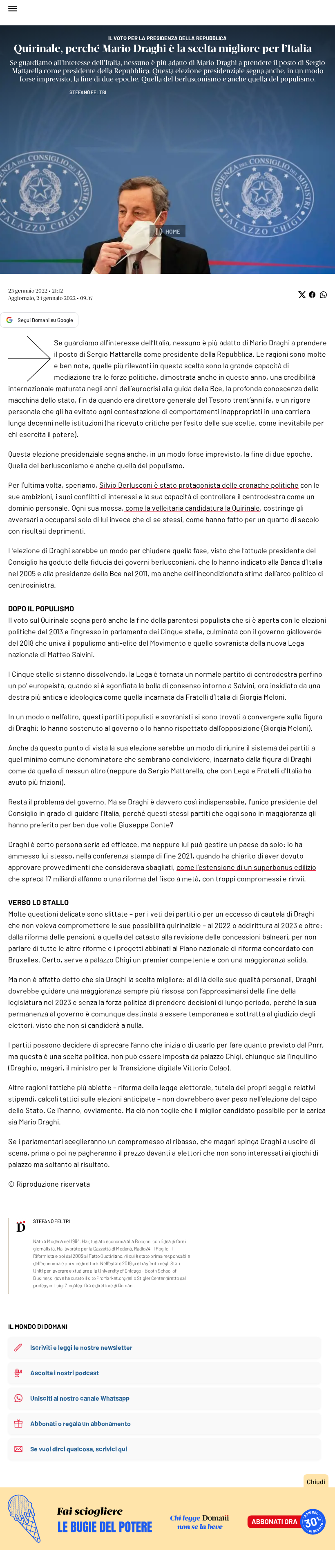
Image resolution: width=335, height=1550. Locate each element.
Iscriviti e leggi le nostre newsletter (81, 1347)
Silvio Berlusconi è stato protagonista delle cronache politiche (199, 484)
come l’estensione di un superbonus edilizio (246, 867)
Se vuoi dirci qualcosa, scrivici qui (78, 1449)
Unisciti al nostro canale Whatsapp (80, 1398)
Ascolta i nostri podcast (64, 1373)
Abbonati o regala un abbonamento (80, 1423)
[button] (301, 294)
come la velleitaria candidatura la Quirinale (192, 507)
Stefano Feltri (87, 92)
